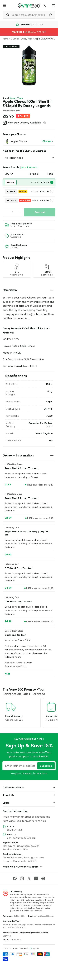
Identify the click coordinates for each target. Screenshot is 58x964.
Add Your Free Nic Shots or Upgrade (25, 150)
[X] (29, 878)
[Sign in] (44, 5)
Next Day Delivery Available (24, 122)
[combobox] (25, 14)
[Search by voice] (50, 14)
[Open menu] (4, 5)
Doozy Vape (27, 39)
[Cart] (53, 5)
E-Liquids (14, 39)
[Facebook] (14, 878)
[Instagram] (21, 878)
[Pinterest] (43, 878)
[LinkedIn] (36, 878)
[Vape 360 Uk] (29, 5)
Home (6, 39)
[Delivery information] (44, 122)
